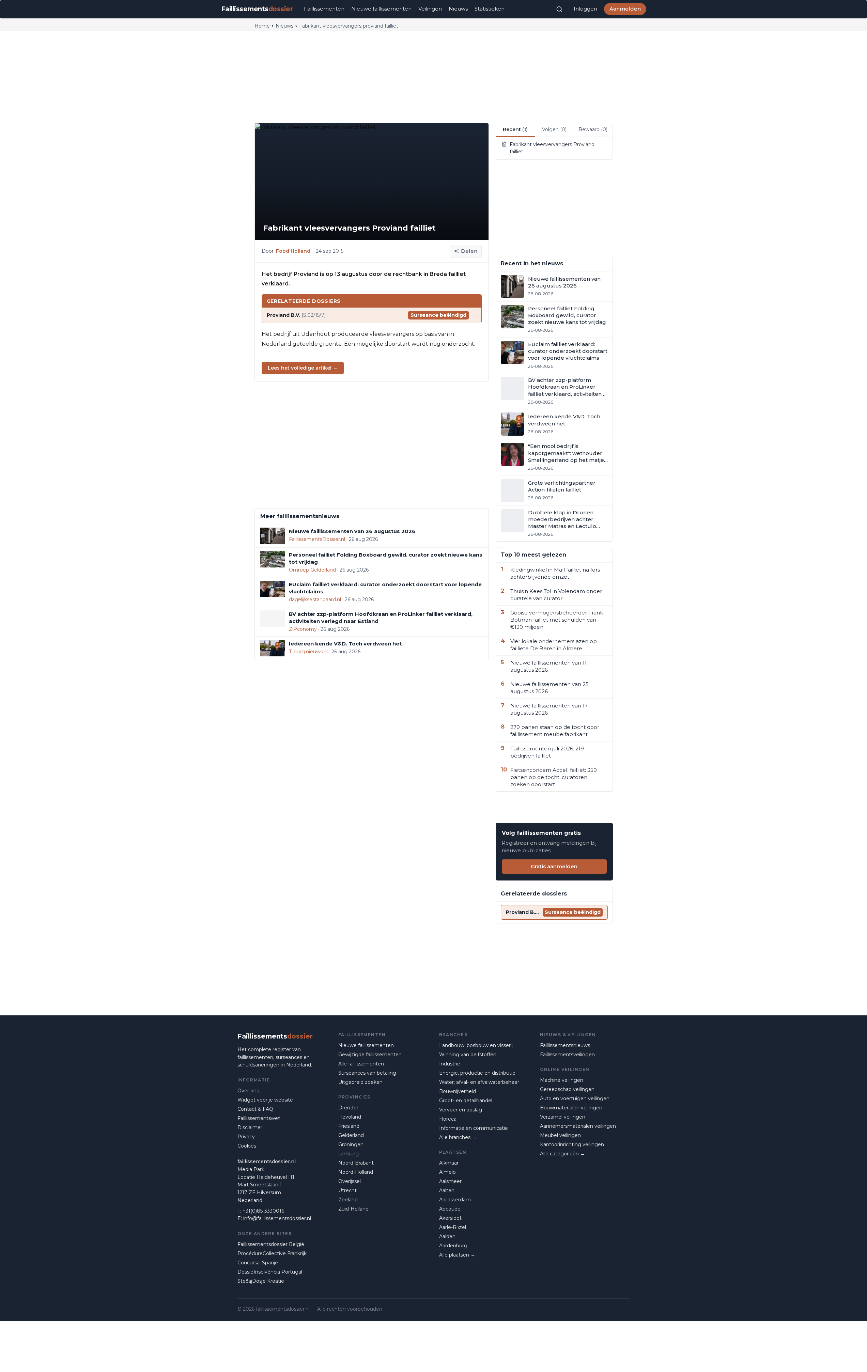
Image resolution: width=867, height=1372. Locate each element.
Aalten (446, 1190)
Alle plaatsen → (457, 1255)
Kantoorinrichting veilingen (572, 1144)
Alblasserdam (455, 1200)
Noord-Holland (355, 1172)
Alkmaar (449, 1163)
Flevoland (349, 1117)
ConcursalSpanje (257, 1263)
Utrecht (347, 1190)
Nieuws (458, 8)
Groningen (350, 1144)
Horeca (447, 1119)
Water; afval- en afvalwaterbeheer (479, 1082)
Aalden (447, 1236)
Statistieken (490, 8)
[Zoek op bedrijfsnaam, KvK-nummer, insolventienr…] (559, 9)
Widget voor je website (265, 1100)
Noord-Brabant (356, 1163)
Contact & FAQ (255, 1109)
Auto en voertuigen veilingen (574, 1098)
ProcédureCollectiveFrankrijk (272, 1253)
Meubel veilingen (560, 1135)
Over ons (248, 1091)
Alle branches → (458, 1137)
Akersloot (450, 1218)
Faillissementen (324, 8)
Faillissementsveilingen (567, 1054)
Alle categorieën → (562, 1154)
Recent (515, 129)
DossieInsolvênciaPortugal (269, 1272)
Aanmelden (625, 8)
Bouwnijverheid (457, 1091)
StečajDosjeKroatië (260, 1281)
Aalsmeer (450, 1181)
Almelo (447, 1172)
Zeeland (348, 1200)
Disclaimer (249, 1127)
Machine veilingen (561, 1080)
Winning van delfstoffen (467, 1054)
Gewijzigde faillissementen (370, 1054)
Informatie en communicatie (473, 1128)
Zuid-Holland (353, 1209)
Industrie (449, 1064)
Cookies (246, 1146)
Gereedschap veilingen (567, 1089)
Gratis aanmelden (554, 866)
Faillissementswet (258, 1118)
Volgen (554, 129)
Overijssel (349, 1181)
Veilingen (430, 8)
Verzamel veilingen (562, 1117)
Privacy (246, 1137)
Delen (469, 251)
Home (262, 26)
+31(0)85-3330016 (263, 1211)
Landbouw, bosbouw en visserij (476, 1045)
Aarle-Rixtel (452, 1227)
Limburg (348, 1154)
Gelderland (351, 1135)
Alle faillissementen (361, 1064)
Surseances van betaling (367, 1073)
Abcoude (450, 1209)
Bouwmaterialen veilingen (571, 1108)
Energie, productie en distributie (477, 1073)
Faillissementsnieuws (565, 1045)
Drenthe (348, 1108)
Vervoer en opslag (460, 1110)
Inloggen (585, 8)
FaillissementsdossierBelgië (270, 1244)
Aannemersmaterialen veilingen (578, 1126)
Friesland (348, 1126)
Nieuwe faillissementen (381, 8)
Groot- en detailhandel (465, 1100)
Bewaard (592, 129)
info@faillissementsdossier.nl (277, 1218)
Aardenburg (453, 1246)
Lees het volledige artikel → (303, 368)
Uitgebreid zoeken (360, 1082)
